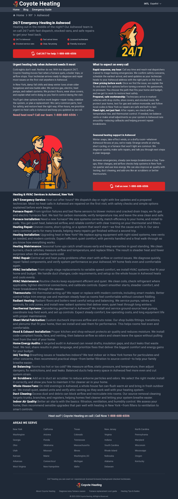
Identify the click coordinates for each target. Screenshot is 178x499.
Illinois (77, 450)
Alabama (108, 461)
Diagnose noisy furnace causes (72, 491)
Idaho (76, 466)
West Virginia (19, 466)
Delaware (109, 466)
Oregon (138, 456)
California (48, 429)
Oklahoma (48, 445)
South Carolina (111, 445)
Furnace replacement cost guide (103, 491)
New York (17, 429)
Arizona (47, 434)
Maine (46, 456)
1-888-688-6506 (119, 416)
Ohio (15, 445)
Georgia (16, 440)
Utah (15, 450)
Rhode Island (110, 450)
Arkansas (17, 461)
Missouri (47, 450)
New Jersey (110, 429)
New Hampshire (51, 466)
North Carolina (142, 429)
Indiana (108, 440)
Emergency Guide (41, 9)
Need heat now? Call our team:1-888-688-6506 (44, 115)
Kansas (16, 456)
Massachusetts (82, 445)
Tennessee (79, 440)
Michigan (78, 461)
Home (16, 9)
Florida (46, 440)
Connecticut (49, 461)
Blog (25, 9)
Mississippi (140, 450)
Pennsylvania (141, 434)
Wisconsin (140, 445)
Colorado (78, 434)
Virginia (108, 434)
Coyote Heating (86, 496)
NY (31, 15)
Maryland (139, 440)
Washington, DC (81, 456)
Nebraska (109, 456)
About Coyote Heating (45, 491)
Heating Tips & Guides (130, 491)
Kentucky (139, 461)
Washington (19, 434)
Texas (77, 429)
